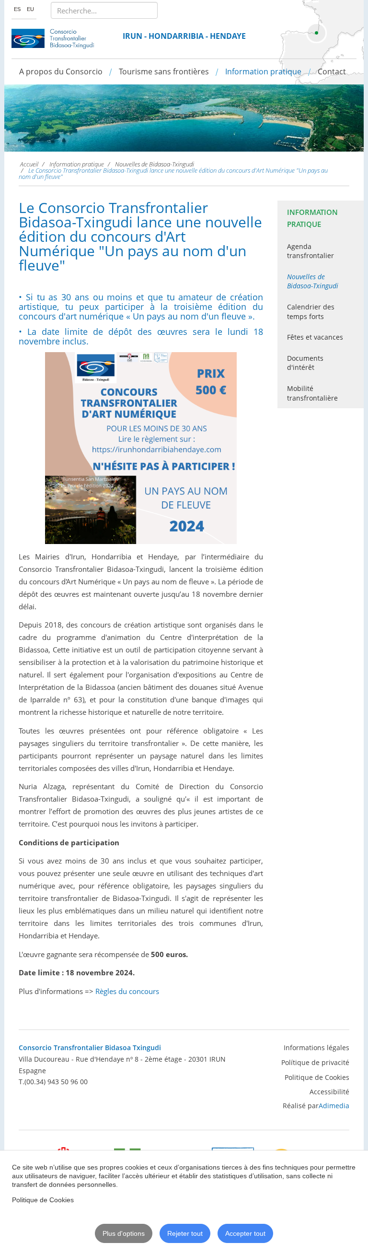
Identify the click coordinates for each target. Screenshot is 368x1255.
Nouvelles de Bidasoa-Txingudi (312, 281)
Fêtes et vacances (315, 337)
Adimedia (334, 1105)
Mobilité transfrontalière (312, 393)
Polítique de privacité (315, 1062)
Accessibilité (329, 1091)
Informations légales (316, 1047)
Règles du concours (127, 991)
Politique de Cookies (317, 1077)
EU (30, 9)
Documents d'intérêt (305, 363)
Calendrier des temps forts (310, 311)
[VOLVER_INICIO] (53, 39)
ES (18, 9)
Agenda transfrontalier (310, 251)
